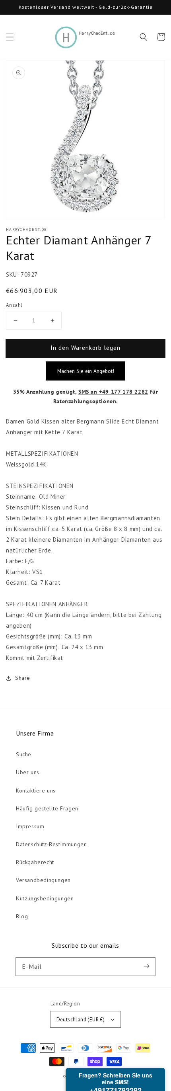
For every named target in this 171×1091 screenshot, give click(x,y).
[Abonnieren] (146, 966)
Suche (23, 754)
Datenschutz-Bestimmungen (51, 844)
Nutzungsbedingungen (45, 898)
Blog (22, 916)
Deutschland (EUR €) (80, 1019)
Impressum (30, 826)
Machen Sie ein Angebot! (85, 371)
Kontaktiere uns (36, 790)
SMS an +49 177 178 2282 (113, 391)
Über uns (27, 772)
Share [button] (22, 677)
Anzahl (14, 305)
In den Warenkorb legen (85, 347)
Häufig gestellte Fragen (47, 808)
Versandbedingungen (43, 880)
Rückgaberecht (35, 862)
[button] (10, 37)
